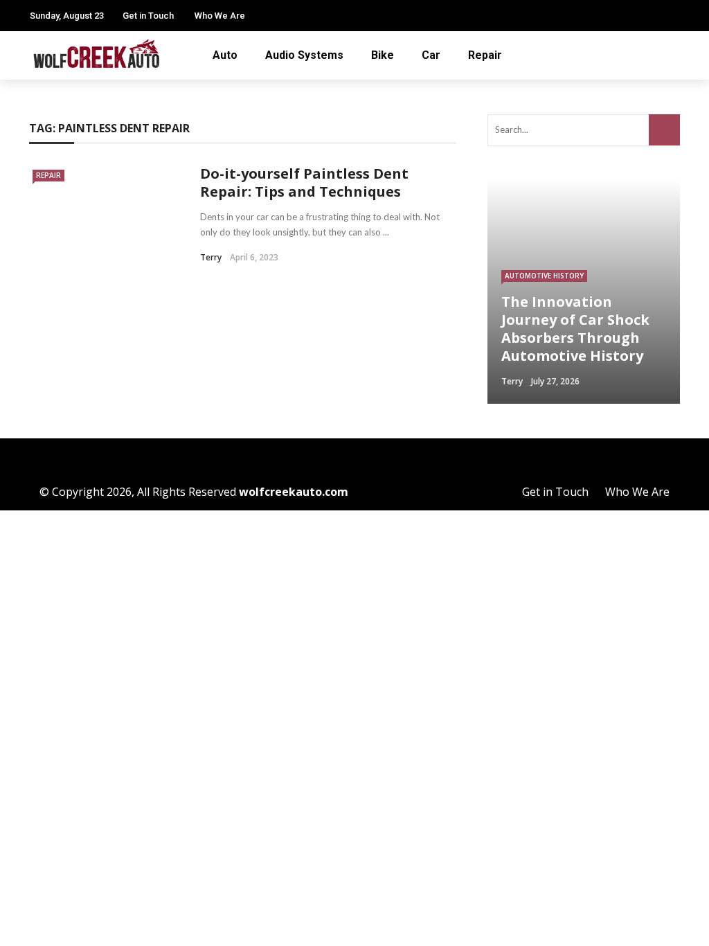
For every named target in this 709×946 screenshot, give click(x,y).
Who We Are (220, 15)
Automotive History (544, 275)
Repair (485, 55)
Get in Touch (148, 15)
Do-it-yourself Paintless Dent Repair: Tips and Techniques (304, 182)
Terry (211, 257)
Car (431, 55)
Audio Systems (304, 55)
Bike (382, 55)
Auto (225, 55)
